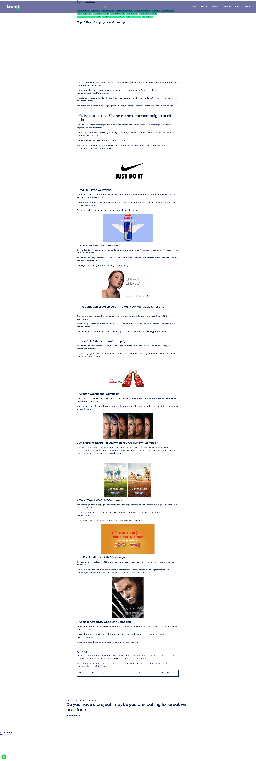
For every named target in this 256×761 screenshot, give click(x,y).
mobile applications (84, 13)
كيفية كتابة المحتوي (147, 16)
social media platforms (90, 85)
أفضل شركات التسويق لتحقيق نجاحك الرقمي (114, 16)
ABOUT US (204, 6)
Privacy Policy (21, 732)
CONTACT (246, 6)
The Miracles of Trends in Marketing (95, 673)
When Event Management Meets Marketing (157, 673)
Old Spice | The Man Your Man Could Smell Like (99, 324)
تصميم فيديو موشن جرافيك (133, 16)
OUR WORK (216, 6)
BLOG (237, 6)
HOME (194, 6)
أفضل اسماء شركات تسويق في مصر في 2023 (89, 16)
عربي (104, 6)
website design (132, 13)
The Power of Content (101, 13)
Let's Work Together (73, 715)
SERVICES (227, 6)
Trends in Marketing (117, 13)
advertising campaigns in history (112, 133)
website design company (148, 13)
